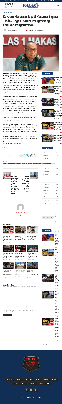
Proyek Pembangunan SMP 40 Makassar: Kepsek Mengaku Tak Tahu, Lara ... (20, 272)
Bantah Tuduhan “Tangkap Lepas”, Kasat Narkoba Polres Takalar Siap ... (20, 255)
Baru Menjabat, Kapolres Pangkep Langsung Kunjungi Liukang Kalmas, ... (31, 237)
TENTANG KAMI (12, 3)
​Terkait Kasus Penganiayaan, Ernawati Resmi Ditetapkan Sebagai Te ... (7, 238)
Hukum (4, 12)
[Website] (20, 215)
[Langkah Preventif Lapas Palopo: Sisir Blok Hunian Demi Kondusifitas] (48, 278)
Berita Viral (47, 230)
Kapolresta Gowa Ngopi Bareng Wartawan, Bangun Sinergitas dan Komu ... (20, 237)
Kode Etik (54, 379)
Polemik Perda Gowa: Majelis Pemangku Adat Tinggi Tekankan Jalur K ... (32, 255)
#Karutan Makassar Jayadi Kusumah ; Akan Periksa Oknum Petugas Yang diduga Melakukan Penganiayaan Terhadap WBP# (29, 163)
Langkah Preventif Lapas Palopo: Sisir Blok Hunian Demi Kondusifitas (57, 280)
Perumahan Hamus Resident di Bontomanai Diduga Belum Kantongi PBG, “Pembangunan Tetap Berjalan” (57, 260)
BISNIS (11, 6)
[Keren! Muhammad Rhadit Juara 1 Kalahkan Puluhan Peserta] (48, 237)
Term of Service (32, 383)
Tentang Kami (9, 379)
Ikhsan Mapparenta (13, 30)
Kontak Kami (18, 379)
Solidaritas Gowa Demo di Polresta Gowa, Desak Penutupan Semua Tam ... (7, 273)
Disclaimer (45, 379)
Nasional (7, 12)
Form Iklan (15, 383)
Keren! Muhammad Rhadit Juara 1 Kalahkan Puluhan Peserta (57, 239)
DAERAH (7, 4)
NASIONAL (12, 4)
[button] (57, 217)
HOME (6, 3)
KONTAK (7, 8)
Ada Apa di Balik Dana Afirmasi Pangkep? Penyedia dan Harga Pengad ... (8, 255)
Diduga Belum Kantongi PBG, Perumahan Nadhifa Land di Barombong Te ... (32, 273)
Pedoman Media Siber (44, 383)
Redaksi (38, 379)
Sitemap (23, 383)
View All (57, 231)
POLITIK (7, 6)
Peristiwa (10, 12)
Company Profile (28, 379)
